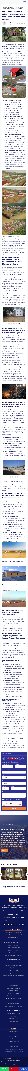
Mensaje (4, 792)
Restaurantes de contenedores (13, 998)
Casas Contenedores (13, 993)
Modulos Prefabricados (13, 1003)
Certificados (13, 1016)
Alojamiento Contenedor (13, 1001)
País (3, 775)
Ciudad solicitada (6, 781)
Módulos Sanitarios (13, 991)
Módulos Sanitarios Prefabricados (13, 955)
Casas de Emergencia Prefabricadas (13, 1006)
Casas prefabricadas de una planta (13, 963)
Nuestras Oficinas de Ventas (15, 920)
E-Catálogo (13, 1024)
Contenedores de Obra (13, 980)
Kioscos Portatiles (13, 1036)
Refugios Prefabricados (13, 973)
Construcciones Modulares (13, 929)
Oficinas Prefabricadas (13, 937)
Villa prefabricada (13, 968)
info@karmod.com (12, 758)
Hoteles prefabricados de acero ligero (13, 942)
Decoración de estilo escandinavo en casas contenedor (13, 887)
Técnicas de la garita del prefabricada (13, 1049)
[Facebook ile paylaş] (17, 23)
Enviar (14, 808)
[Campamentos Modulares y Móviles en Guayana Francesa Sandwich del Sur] (14, 81)
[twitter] (8, 924)
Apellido (17, 764)
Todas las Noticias (13, 1021)
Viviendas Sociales (13, 970)
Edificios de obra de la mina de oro (12, 561)
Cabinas (13, 1028)
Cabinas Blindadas (13, 1046)
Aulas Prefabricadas (13, 945)
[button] (8, 323)
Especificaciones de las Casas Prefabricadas (13, 975)
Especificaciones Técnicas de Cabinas (13, 1052)
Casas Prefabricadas (13, 960)
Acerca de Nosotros (13, 1010)
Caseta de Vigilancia (13, 1034)
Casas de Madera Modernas (13, 988)
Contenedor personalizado (13, 996)
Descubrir (4, 850)
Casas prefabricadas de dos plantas (13, 965)
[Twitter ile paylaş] (20, 23)
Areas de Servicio (13, 953)
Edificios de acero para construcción (13, 935)
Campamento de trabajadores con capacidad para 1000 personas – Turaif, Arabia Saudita (12, 612)
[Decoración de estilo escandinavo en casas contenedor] (14, 873)
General (4, 868)
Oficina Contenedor (13, 985)
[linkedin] (15, 924)
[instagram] (12, 924)
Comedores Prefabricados (13, 948)
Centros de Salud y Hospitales (13, 940)
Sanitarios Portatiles (13, 1041)
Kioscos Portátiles (13, 1031)
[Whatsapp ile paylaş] (24, 23)
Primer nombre (5, 764)
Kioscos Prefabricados (13, 1039)
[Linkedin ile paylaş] (22, 23)
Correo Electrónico (6, 770)
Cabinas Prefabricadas (13, 1044)
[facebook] (4, 924)
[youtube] (19, 924)
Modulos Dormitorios (13, 950)
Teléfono (4, 786)
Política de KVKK (13, 1018)
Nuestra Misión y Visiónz (13, 1013)
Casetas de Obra (13, 983)
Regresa (24, 1)
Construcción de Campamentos (13, 932)
